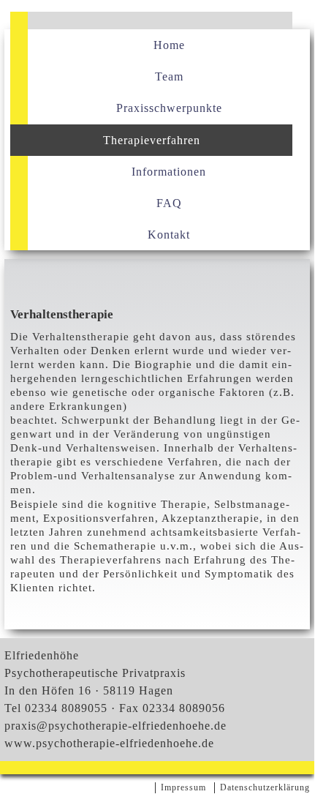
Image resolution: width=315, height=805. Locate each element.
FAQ (169, 203)
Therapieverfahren (151, 140)
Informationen (169, 171)
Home (169, 45)
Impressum (183, 787)
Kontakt (169, 234)
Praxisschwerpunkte (169, 108)
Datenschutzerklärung (265, 787)
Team (169, 76)
